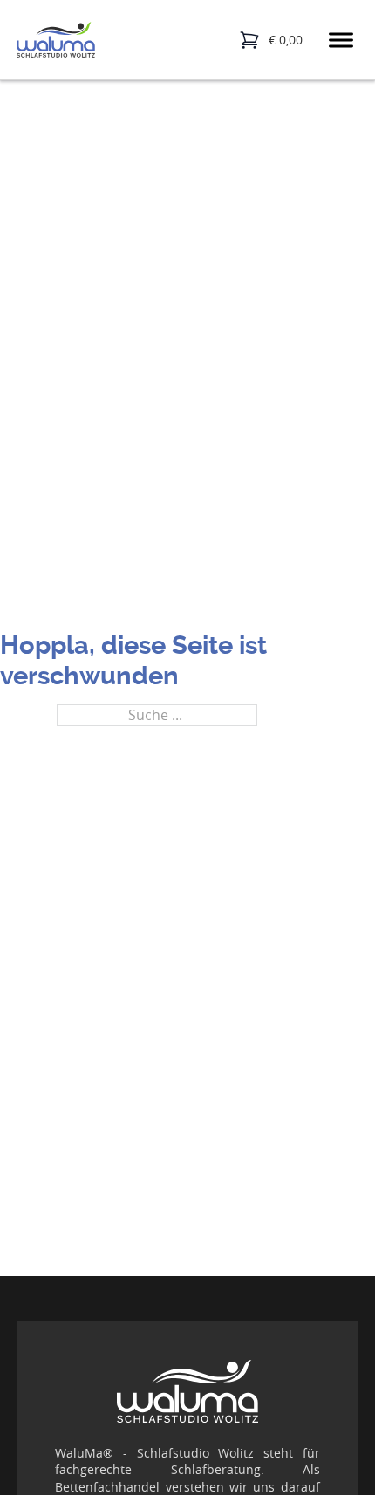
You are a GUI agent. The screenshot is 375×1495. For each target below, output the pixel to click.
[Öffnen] (341, 39)
